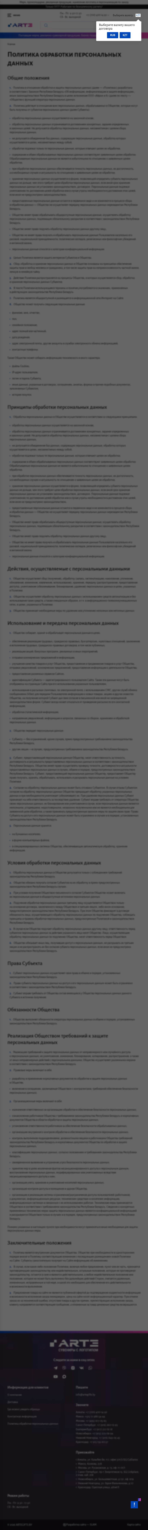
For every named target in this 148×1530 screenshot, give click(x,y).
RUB (112, 35)
